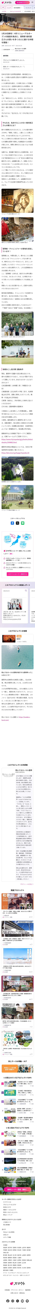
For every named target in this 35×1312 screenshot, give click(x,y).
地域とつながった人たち (10, 1212)
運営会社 (22, 1293)
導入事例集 (6, 1225)
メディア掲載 (7, 1237)
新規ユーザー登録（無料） (17, 1189)
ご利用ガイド (7, 1222)
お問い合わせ (14, 1293)
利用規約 (7, 1290)
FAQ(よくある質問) (8, 1232)
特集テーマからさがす (9, 1210)
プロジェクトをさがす (9, 1205)
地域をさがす (7, 1207)
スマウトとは (7, 1202)
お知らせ (5, 1235)
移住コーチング (7, 1215)
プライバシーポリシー (17, 1290)
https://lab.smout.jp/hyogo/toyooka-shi (15, 453)
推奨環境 (27, 1290)
